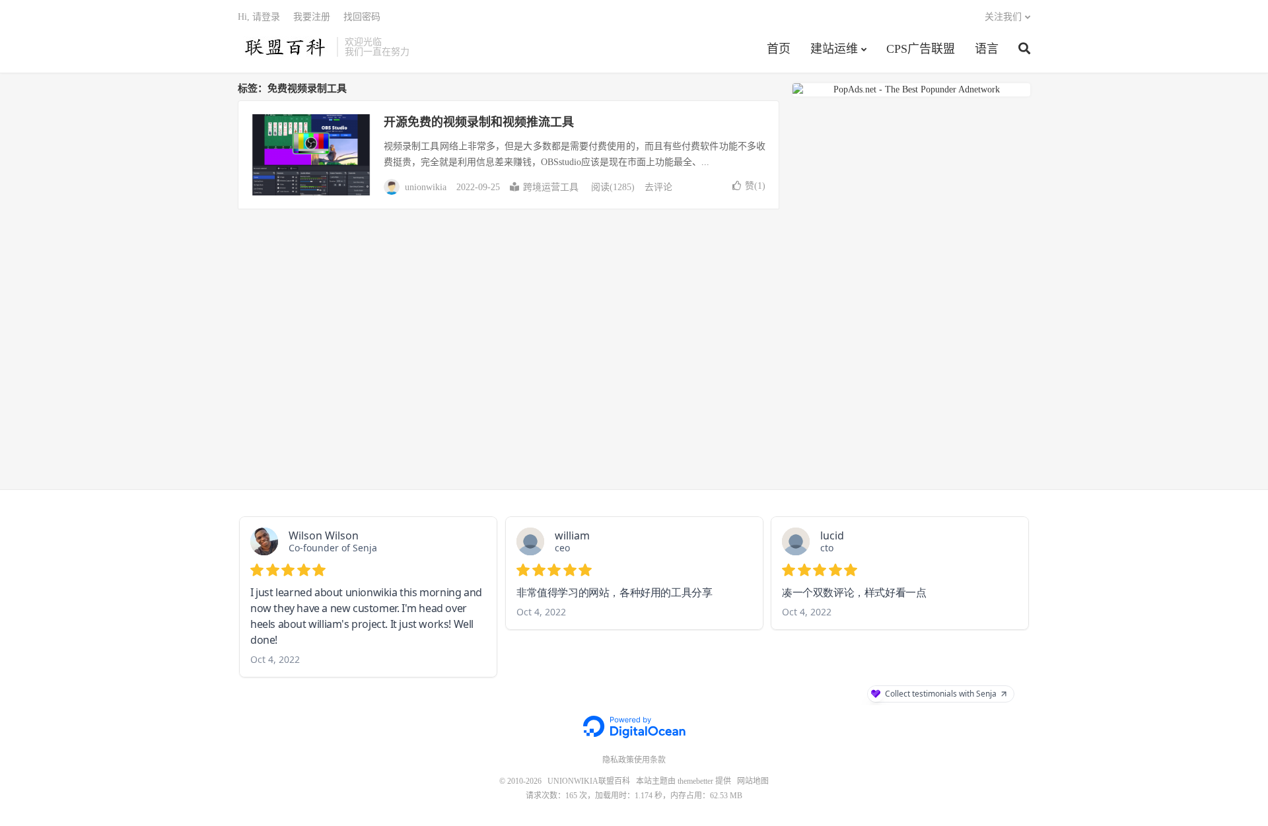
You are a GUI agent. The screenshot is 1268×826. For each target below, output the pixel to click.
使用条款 (650, 760)
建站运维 (834, 48)
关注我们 (1003, 17)
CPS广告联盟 (920, 48)
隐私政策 (618, 760)
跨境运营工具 (551, 187)
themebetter (695, 781)
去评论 (658, 187)
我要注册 (311, 17)
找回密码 (361, 17)
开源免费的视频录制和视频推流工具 (479, 122)
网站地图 (753, 781)
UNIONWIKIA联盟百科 (284, 46)
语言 (987, 48)
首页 (779, 48)
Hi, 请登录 (259, 17)
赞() (755, 186)
